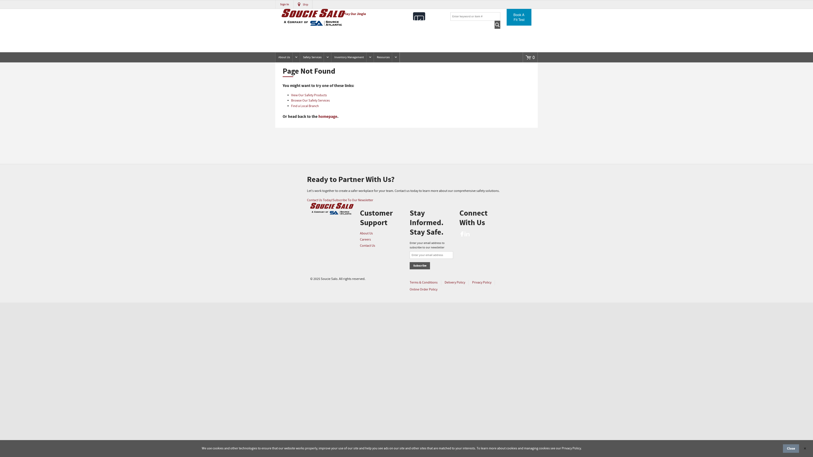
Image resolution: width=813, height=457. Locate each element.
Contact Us (367, 246)
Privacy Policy (481, 282)
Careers (365, 239)
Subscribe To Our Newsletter (353, 200)
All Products (419, 16)
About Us (284, 57)
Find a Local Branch (305, 106)
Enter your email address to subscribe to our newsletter (427, 245)
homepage (327, 116)
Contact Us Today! (320, 200)
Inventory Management (349, 57)
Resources (383, 57)
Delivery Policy (455, 282)
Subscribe (419, 266)
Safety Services (312, 57)
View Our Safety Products (309, 95)
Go (497, 25)
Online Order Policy (423, 289)
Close (791, 448)
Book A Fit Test (518, 17)
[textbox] (475, 16)
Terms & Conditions (424, 282)
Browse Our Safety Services (310, 100)
